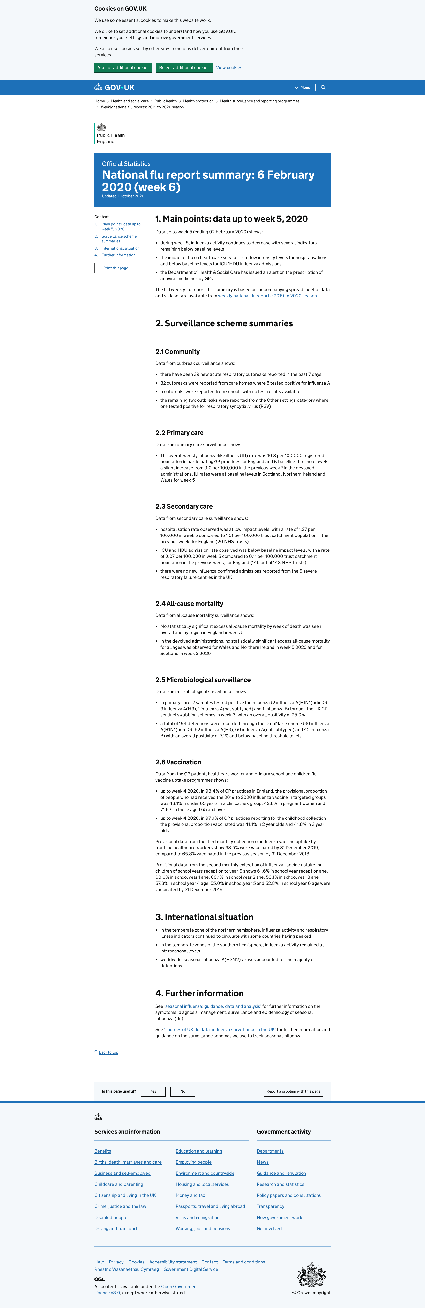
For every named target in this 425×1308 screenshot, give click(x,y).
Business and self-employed (122, 1173)
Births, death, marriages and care (128, 1162)
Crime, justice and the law (120, 1206)
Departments (270, 1151)
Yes (158, 1091)
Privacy (116, 1262)
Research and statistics (280, 1184)
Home (99, 101)
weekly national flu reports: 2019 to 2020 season (267, 295)
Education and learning (199, 1151)
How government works (280, 1217)
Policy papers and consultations (289, 1195)
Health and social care (130, 101)
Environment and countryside (205, 1173)
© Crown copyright (311, 1292)
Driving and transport (115, 1228)
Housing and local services (202, 1184)
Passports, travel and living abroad (210, 1206)
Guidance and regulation (281, 1173)
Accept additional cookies (123, 67)
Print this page (116, 268)
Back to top (108, 1052)
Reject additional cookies (184, 67)
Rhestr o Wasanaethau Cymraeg (126, 1269)
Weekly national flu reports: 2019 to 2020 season (142, 107)
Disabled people (110, 1217)
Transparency (270, 1206)
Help (99, 1262)
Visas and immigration (197, 1217)
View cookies (229, 67)
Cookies (136, 1262)
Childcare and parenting (118, 1184)
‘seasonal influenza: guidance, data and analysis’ (212, 1006)
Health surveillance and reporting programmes (259, 101)
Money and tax (190, 1195)
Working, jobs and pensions (203, 1228)
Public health (166, 101)
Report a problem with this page (293, 1091)
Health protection (198, 101)
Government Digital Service (191, 1269)
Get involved (269, 1228)
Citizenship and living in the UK (125, 1195)
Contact (209, 1262)
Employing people (194, 1162)
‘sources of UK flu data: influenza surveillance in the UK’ (220, 1029)
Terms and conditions (244, 1262)
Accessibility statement (173, 1262)
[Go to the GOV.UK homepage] (114, 87)
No (187, 1091)
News (263, 1162)
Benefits (102, 1151)
